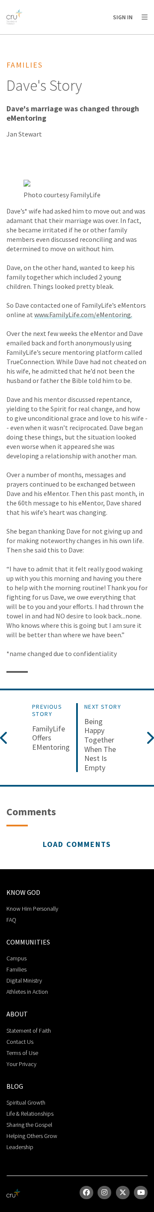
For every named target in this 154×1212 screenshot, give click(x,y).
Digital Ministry (24, 980)
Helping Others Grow (31, 1136)
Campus (16, 958)
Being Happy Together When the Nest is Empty (100, 744)
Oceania (108, 38)
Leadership (19, 1147)
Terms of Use (22, 1053)
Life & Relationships (29, 1113)
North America (43, 38)
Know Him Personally (32, 908)
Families (16, 969)
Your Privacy (21, 1064)
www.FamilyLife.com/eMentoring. (83, 314)
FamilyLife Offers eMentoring (51, 738)
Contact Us (19, 1042)
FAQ (11, 920)
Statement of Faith (28, 1030)
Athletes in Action (27, 991)
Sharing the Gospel (29, 1125)
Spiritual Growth (25, 1102)
